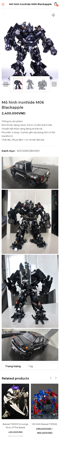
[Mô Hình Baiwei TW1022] (44, 401)
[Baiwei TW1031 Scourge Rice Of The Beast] (15, 401)
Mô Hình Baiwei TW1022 (44, 424)
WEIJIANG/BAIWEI (28, 150)
